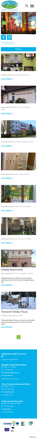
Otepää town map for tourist (10, 379)
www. (3, 412)
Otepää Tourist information (13, 365)
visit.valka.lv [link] (9, 412)
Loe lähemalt (7, 79)
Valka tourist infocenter (12, 401)
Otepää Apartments (12, 270)
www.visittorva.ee (7, 395)
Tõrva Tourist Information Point (15, 384)
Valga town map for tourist (13, 354)
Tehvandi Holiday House (14, 312)
